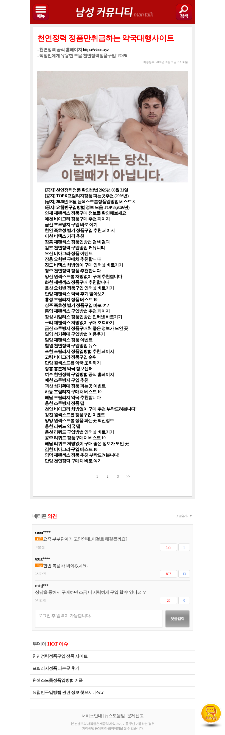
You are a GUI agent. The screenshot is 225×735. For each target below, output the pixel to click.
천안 (49, 230)
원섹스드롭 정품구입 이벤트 (79, 414)
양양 (49, 420)
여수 (49, 374)
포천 (49, 351)
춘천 (49, 432)
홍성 (49, 299)
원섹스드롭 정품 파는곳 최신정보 (84, 420)
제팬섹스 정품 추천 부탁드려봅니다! (86, 455)
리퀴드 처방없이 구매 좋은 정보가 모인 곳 (91, 443)
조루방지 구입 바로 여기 (75, 224)
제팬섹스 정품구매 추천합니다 (81, 282)
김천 (49, 449)
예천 (49, 218)
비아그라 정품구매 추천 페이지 (82, 218)
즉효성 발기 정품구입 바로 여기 (82, 305)
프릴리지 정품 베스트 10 (75, 299)
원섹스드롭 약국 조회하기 (77, 363)
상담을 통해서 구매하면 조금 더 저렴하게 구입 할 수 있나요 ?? (90, 592)
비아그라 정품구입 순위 (75, 357)
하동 (49, 391)
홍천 (49, 403)
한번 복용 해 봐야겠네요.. (65, 565)
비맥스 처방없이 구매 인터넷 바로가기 (88, 265)
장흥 (49, 242)
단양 (49, 363)
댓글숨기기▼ (184, 515)
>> (128, 476)
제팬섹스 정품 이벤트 (73, 339)
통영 (49, 311)
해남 (49, 397)
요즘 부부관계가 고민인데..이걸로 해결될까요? (85, 539)
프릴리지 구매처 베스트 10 (77, 391)
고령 (49, 357)
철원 (49, 345)
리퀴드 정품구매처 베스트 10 (79, 437)
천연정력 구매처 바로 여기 (78, 460)
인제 (49, 213)
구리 (49, 322)
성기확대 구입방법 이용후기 (79, 334)
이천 (49, 236)
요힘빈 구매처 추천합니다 (77, 259)
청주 (49, 270)
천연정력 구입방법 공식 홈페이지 (84, 374)
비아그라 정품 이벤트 (73, 253)
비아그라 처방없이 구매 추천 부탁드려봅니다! (95, 409)
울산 (49, 288)
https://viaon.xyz (96, 49)
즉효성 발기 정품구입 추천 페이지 (84, 230)
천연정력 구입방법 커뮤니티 (79, 247)
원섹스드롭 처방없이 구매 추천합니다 (88, 276)
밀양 (49, 334)
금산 (49, 224)
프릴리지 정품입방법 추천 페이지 (84, 351)
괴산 (49, 386)
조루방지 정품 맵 (69, 403)
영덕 (49, 455)
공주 (49, 437)
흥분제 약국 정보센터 (73, 368)
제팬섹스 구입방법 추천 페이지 (82, 311)
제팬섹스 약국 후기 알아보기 (80, 293)
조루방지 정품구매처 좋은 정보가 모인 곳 (91, 328)
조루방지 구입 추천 (71, 380)
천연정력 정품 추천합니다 (77, 270)
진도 (49, 265)
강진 (49, 414)
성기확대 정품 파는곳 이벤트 (80, 386)
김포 (49, 247)
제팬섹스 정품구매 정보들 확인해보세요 (90, 213)
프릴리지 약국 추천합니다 (77, 397)
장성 (49, 316)
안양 (49, 293)
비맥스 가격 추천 (69, 236)
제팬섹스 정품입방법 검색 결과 (82, 242)
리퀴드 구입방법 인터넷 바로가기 (84, 432)
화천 (49, 282)
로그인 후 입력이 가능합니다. (64, 615)
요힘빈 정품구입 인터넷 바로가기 (84, 288)
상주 (49, 305)
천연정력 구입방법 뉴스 (75, 345)
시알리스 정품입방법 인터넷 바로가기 (88, 316)
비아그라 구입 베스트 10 (75, 449)
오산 (49, 253)
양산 (49, 276)
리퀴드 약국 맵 (67, 426)
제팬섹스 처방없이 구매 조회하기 (84, 322)
